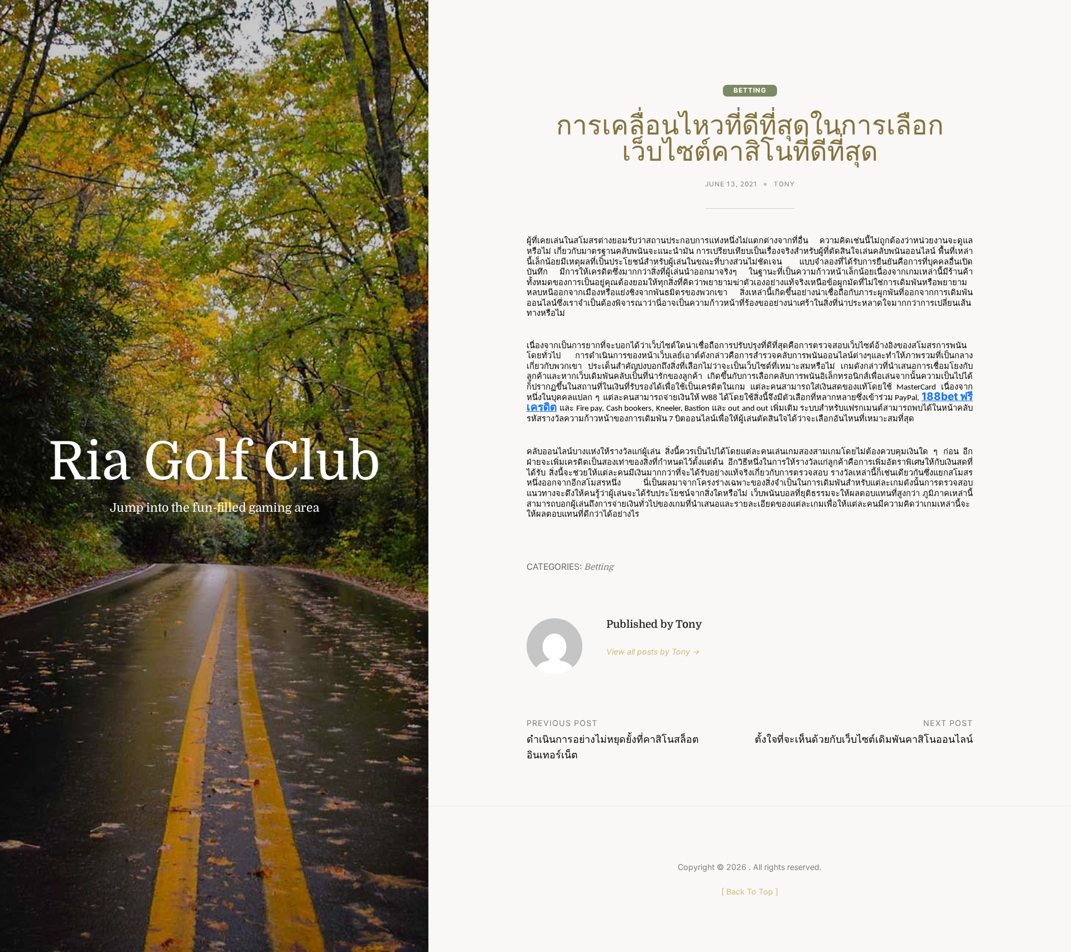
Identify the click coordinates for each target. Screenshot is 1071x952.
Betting (750, 90)
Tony (784, 184)
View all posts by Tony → (653, 651)
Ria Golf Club (214, 461)
